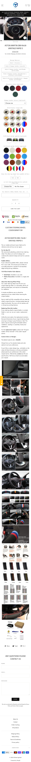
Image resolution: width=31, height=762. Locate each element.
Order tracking (15, 725)
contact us (20, 354)
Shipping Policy (15, 734)
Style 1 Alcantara (15, 63)
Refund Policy (15, 736)
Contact (15, 722)
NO (18, 178)
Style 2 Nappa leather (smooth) (15, 66)
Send (15, 699)
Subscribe (15, 747)
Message (4, 681)
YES (13, 178)
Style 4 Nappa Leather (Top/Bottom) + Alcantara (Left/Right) (15, 74)
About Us (15, 719)
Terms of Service (16, 706)
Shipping (13, 54)
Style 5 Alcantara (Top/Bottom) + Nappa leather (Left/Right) (15, 79)
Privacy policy (15, 742)
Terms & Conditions (15, 739)
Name (3, 663)
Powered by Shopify (15, 760)
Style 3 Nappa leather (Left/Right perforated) (15, 70)
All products (15, 728)
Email (3, 672)
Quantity (15, 200)
